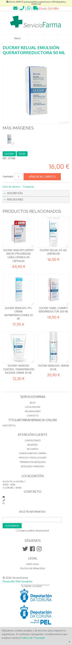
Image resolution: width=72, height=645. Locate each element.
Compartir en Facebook (41, 186)
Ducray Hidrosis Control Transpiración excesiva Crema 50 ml (18, 369)
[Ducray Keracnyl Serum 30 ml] (53, 347)
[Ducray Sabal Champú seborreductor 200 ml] (53, 289)
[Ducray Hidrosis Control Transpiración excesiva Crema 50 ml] (18, 347)
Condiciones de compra (32, 453)
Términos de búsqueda (33, 462)
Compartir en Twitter (48, 186)
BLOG (32, 402)
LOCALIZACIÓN (32, 407)
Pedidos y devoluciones (32, 457)
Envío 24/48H (48, 8)
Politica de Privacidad (32, 568)
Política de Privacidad (33, 637)
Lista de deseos (11, 186)
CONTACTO (32, 415)
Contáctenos (33, 440)
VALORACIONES (33, 411)
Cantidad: (8, 176)
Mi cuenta (32, 449)
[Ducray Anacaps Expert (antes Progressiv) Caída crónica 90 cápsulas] (18, 232)
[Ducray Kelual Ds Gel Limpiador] (53, 232)
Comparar (28, 186)
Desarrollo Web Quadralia (17, 581)
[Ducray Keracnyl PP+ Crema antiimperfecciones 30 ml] (18, 289)
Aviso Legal (32, 564)
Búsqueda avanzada (32, 466)
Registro (32, 445)
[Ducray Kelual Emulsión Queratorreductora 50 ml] (9, 139)
